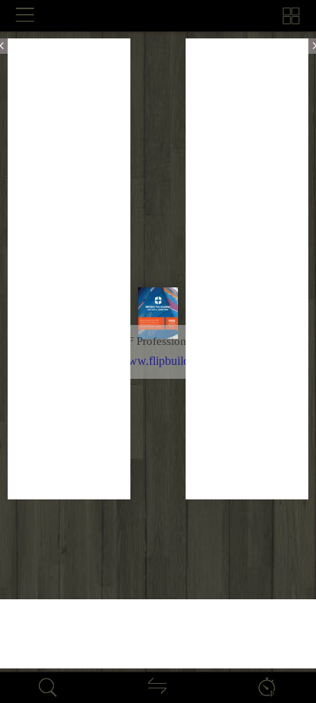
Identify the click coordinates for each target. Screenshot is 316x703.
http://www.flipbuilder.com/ (158, 360)
